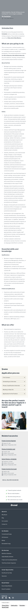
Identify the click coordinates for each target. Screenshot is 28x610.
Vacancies (4, 576)
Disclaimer (22, 605)
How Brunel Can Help (7, 573)
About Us (4, 511)
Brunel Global (5, 582)
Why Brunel (4, 514)
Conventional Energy (7, 534)
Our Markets (5, 531)
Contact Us (4, 524)
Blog (3, 518)
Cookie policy (14, 605)
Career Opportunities (7, 569)
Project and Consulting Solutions (9, 559)
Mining (3, 540)
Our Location (5, 521)
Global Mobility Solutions (7, 556)
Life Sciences (5, 537)
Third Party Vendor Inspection (9, 563)
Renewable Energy (6, 543)
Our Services (5, 550)
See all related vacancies (10, 480)
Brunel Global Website (7, 586)
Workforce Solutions (6, 553)
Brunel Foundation (6, 589)
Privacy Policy (5, 605)
